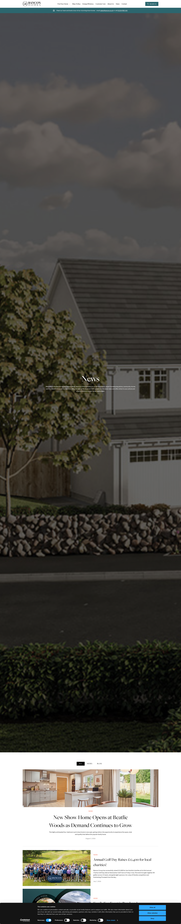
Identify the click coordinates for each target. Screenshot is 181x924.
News (118, 4)
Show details (111, 920)
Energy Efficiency (88, 4)
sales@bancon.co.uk (106, 10)
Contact (124, 4)
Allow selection (152, 913)
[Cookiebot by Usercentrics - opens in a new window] (25, 920)
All (80, 763)
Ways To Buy (76, 4)
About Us (111, 4)
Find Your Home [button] (63, 4)
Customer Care (100, 4)
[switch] (67, 920)
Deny (152, 918)
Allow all (152, 907)
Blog (99, 763)
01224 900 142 (122, 10)
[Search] (156, 4)
